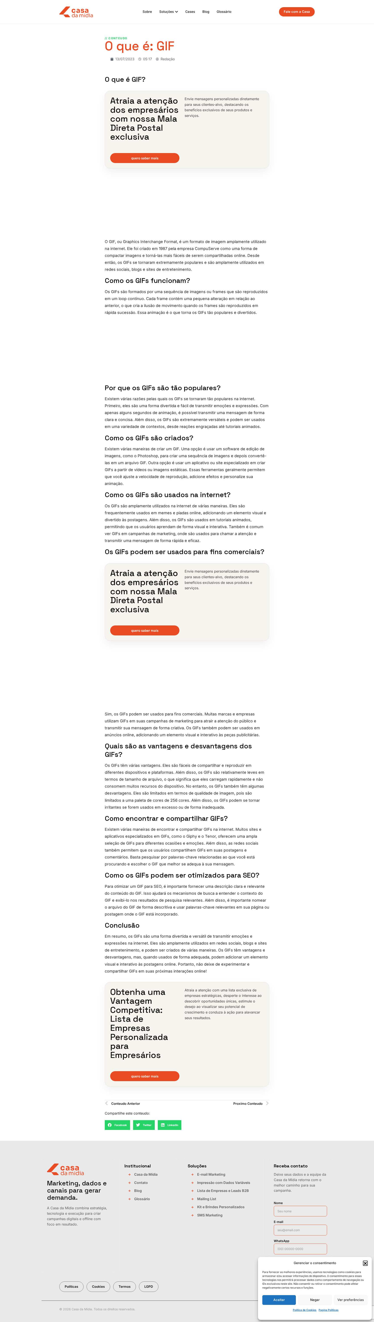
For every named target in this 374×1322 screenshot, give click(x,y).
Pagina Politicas (329, 1310)
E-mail (278, 1222)
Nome (278, 1203)
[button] (365, 1263)
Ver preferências (350, 1300)
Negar (315, 1300)
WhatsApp (281, 1241)
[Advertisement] (187, 206)
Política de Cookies (304, 1310)
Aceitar (279, 1300)
